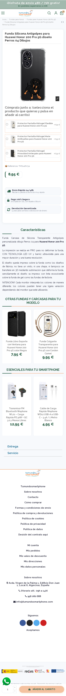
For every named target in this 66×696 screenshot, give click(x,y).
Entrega (13, 446)
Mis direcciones (33, 561)
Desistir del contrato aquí (33, 534)
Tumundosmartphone (33, 486)
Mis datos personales (33, 566)
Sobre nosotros (33, 491)
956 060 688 (34, 596)
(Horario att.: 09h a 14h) (34, 590)
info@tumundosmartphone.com (34, 601)
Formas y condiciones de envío (33, 507)
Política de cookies (33, 518)
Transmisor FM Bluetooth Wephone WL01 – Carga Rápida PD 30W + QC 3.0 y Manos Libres (16, 414)
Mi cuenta (33, 545)
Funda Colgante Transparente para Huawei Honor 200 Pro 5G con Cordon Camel (48, 347)
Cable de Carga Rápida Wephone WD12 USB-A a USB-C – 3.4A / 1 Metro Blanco (48, 414)
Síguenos (33, 615)
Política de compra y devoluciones (33, 513)
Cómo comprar (33, 502)
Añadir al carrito (44, 689)
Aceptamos (33, 630)
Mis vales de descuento (33, 556)
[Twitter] (36, 623)
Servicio (13, 453)
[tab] (33, 446)
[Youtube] (43, 623)
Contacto (33, 497)
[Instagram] (30, 623)
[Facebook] (23, 623)
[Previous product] (62, 22)
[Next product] (63, 22)
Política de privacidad (33, 524)
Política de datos (33, 529)
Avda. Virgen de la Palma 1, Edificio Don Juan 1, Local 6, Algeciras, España (34, 584)
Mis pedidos (33, 550)
